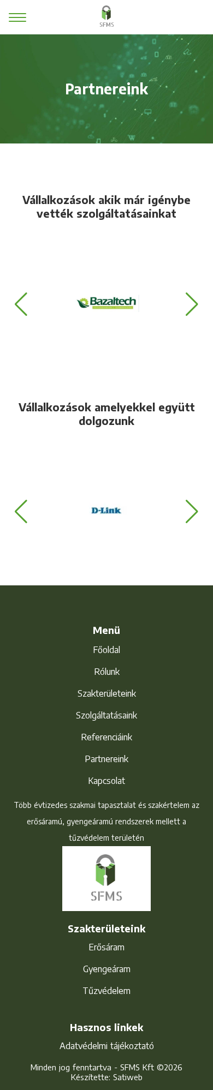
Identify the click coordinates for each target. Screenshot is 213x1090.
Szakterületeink (107, 693)
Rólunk (107, 671)
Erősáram (106, 947)
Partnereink (106, 758)
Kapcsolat (106, 780)
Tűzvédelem (106, 990)
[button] (21, 304)
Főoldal (106, 649)
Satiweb (128, 1077)
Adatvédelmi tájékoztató (107, 1045)
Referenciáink (106, 737)
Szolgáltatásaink (106, 715)
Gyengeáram (107, 968)
